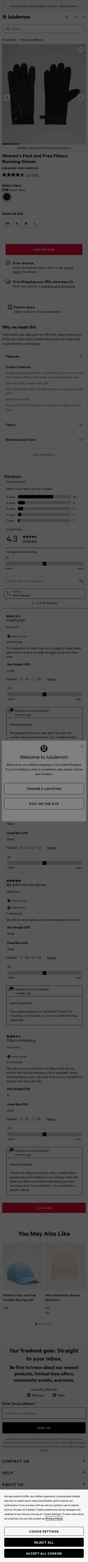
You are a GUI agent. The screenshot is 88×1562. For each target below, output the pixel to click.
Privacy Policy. (54, 1518)
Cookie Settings (44, 1531)
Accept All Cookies (44, 1553)
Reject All (44, 1542)
